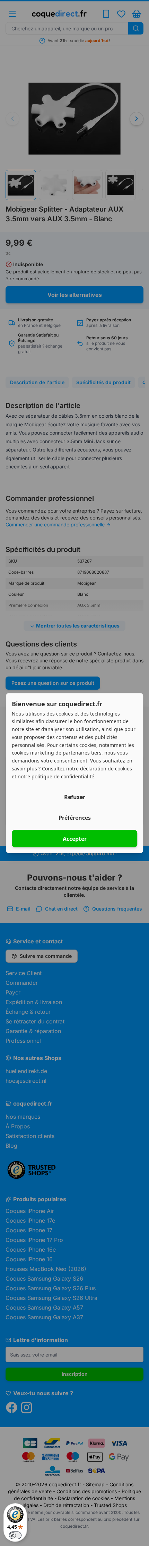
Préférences (75, 817)
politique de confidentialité (63, 776)
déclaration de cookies (106, 768)
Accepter (75, 839)
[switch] (15, 1535)
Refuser (74, 797)
